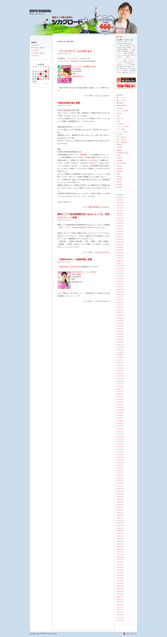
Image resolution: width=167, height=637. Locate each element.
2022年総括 (35, 50)
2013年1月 (119, 405)
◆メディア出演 (95, 96)
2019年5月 (119, 226)
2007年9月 (119, 560)
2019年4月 (119, 229)
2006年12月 (120, 583)
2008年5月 (119, 539)
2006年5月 (119, 602)
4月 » (47, 83)
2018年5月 (119, 252)
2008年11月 (120, 523)
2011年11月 (120, 436)
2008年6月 (119, 536)
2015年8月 (119, 326)
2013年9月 (119, 384)
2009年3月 (119, 512)
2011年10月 (120, 439)
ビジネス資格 (120, 129)
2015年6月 (119, 331)
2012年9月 (119, 412)
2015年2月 (119, 342)
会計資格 (119, 134)
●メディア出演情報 (122, 111)
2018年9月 (119, 244)
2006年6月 (119, 599)
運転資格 (119, 181)
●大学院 (118, 113)
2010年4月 (119, 478)
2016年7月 (119, 300)
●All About (119, 108)
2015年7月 (119, 329)
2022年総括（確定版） (38, 47)
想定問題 (83, 155)
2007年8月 (119, 562)
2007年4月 (119, 573)
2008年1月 (119, 549)
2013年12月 (120, 376)
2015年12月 (120, 315)
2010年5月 (119, 476)
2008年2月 (119, 546)
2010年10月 (120, 462)
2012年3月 (119, 426)
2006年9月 (119, 591)
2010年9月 (119, 465)
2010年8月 (119, 468)
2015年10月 (120, 321)
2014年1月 (119, 373)
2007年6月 (119, 567)
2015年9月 (119, 323)
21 (45, 76)
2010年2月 (119, 483)
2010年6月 (119, 473)
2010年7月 (119, 470)
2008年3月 (119, 544)
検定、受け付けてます (38, 14)
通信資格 (119, 179)
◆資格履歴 (119, 103)
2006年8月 (119, 594)
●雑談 (118, 121)
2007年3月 (119, 575)
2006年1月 (119, 612)
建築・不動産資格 (121, 142)
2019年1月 (119, 237)
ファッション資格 (121, 132)
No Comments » (105, 252)
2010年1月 (119, 486)
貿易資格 (119, 168)
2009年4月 (119, 510)
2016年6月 (119, 302)
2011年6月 (119, 449)
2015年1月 (119, 344)
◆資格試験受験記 (94, 207)
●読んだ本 (119, 118)
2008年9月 (119, 528)
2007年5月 (119, 570)
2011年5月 (119, 452)
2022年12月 (120, 202)
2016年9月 (119, 294)
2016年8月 (119, 297)
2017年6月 (119, 273)
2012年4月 (119, 423)
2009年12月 (120, 489)
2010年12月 (120, 457)
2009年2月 (119, 515)
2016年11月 (120, 289)
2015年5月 (119, 334)
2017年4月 (119, 276)
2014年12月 (120, 347)
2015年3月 (119, 339)
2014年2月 (119, 370)
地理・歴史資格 (121, 139)
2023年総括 (35, 45)
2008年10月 (120, 525)
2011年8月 (119, 444)
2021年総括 (35, 55)
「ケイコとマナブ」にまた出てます (74, 51)
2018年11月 (120, 242)
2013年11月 (120, 378)
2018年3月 (119, 258)
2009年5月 (119, 507)
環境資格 (119, 160)
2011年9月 (119, 441)
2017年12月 (120, 265)
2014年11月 (120, 349)
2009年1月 (119, 518)
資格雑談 (119, 176)
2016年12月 (120, 287)
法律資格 (119, 158)
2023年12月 (120, 197)
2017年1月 (119, 284)
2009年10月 (120, 494)
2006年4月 (119, 604)
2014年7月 (119, 360)
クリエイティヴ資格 (122, 126)
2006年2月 (119, 609)
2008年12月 (120, 520)
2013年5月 (119, 394)
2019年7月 (119, 223)
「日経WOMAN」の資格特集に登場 (74, 259)
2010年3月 (119, 481)
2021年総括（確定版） (38, 53)
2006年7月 (119, 596)
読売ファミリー (64, 227)
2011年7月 (119, 447)
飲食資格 (119, 187)
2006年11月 (120, 586)
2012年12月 (120, 407)
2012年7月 (119, 418)
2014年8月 (119, 357)
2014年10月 (120, 352)
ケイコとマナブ (63, 61)
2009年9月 (119, 497)
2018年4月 (119, 255)
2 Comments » (105, 207)
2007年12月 (120, 552)
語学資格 (119, 166)
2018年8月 (119, 247)
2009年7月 (119, 502)
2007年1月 (119, 581)
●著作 (118, 116)
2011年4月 (119, 455)
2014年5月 (119, 363)
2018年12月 (120, 239)
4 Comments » (105, 96)
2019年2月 (119, 234)
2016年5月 (119, 305)
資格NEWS (119, 171)
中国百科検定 (67, 110)
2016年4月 (119, 308)
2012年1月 (119, 431)
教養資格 (119, 150)
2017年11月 (120, 268)
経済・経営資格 (121, 163)
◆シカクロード (121, 97)
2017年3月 (119, 279)
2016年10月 (120, 292)
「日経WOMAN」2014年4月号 (68, 267)
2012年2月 (119, 428)
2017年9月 (119, 271)
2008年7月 (119, 533)
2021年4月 (119, 210)
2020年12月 (120, 213)
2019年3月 (119, 231)
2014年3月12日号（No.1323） (84, 227)
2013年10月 (120, 381)
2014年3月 (119, 368)
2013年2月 (119, 402)
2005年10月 (120, 620)
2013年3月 (119, 399)
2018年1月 (119, 263)
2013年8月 (119, 386)
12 (40, 73)
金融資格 (119, 184)
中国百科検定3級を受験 (68, 103)
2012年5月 (119, 420)
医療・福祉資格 (121, 137)
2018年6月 (119, 250)
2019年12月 (120, 218)
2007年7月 (119, 565)
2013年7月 (119, 389)
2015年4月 (119, 336)
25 (38, 78)
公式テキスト (95, 163)
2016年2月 (119, 310)
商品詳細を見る (77, 76)
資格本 (118, 174)
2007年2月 (119, 578)
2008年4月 (119, 541)
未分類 (118, 155)
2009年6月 (119, 504)
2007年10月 (120, 557)
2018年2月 (119, 260)
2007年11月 (120, 554)
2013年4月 (119, 397)
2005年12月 (120, 615)
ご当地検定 (119, 124)
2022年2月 (119, 205)
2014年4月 (119, 365)
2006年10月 (120, 588)
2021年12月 (120, 208)
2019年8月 (119, 221)
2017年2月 (119, 281)
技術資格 (119, 147)
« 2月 (35, 83)
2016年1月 (119, 313)
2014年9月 (119, 355)
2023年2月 (119, 200)
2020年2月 (119, 216)
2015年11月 (120, 318)
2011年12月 (120, 433)
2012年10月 (120, 410)
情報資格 (119, 145)
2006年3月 (119, 607)
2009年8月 (119, 499)
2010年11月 (120, 460)
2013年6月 (119, 391)
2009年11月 (120, 491)
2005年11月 (120, 617)
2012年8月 (119, 415)
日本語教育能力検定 (122, 153)
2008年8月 (119, 531)
